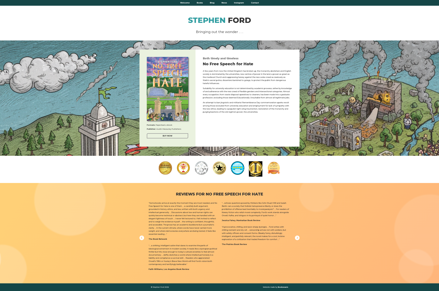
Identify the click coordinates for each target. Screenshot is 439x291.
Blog (212, 3)
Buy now (167, 136)
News (224, 3)
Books (200, 3)
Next (297, 238)
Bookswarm (283, 287)
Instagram (239, 3)
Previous (141, 238)
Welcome (185, 3)
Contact (255, 3)
